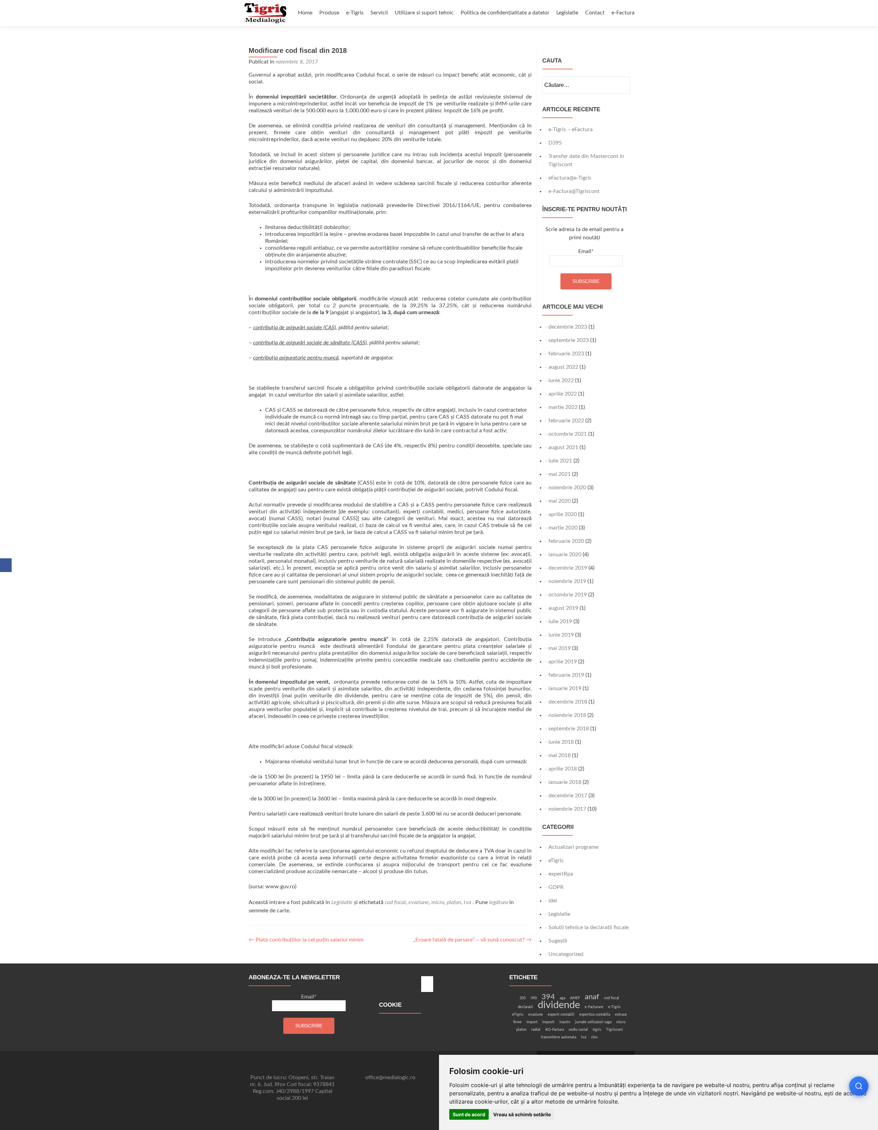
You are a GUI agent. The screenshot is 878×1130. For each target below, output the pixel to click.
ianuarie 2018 (564, 782)
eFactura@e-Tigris (569, 178)
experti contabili (561, 1014)
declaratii (525, 1007)
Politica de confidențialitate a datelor (505, 12)
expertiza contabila (594, 1014)
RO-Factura (554, 1029)
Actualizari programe (573, 847)
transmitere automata (558, 1037)
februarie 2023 (566, 353)
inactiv (564, 1022)
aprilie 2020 (562, 514)
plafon (454, 902)
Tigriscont (614, 1029)
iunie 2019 (561, 635)
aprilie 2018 (562, 769)
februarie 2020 (566, 541)
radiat (536, 1029)
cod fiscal (395, 902)
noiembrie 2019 (567, 581)
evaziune (418, 902)
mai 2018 (559, 755)
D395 (555, 143)
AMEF (575, 998)
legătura (498, 902)
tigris (597, 1029)
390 (534, 998)
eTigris (555, 860)
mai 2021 (559, 474)
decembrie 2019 (567, 568)
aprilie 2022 (562, 394)
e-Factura (623, 12)
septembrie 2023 (568, 340)
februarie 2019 (566, 675)
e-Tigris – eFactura (570, 129)
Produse (329, 12)
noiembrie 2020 (567, 487)
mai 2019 (559, 648)
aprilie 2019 (562, 661)
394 (548, 997)
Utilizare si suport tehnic (424, 12)
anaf (592, 997)
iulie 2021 (560, 461)
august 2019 (563, 608)
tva (467, 902)
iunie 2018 (561, 742)
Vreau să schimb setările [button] (522, 1114)
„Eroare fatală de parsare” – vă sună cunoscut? (472, 940)
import (531, 1022)
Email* (586, 251)
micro (437, 902)
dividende (559, 1005)
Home (305, 12)
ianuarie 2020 (564, 554)
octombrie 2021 (567, 434)
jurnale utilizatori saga (593, 1022)
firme (517, 1022)
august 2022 (563, 367)
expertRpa (560, 874)
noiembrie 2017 (567, 809)
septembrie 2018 (568, 728)
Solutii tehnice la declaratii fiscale (588, 927)
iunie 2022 (561, 380)
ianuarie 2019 (564, 688)
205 (523, 998)
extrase (621, 1014)
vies (594, 1037)
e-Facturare (594, 1007)
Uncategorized (565, 954)
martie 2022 (563, 407)
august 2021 (563, 447)
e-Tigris (355, 12)
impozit (548, 1022)
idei (552, 900)
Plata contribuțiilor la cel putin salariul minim (306, 940)
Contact (595, 12)
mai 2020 (559, 501)
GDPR (555, 887)
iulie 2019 (560, 621)
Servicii (379, 12)
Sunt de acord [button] (469, 1114)
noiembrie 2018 (567, 715)
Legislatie (567, 12)
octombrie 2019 (567, 594)
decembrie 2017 (567, 795)
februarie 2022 (566, 420)
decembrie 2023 (567, 327)
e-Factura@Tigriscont (574, 191)
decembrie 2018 (567, 702)
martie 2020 (563, 527)
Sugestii (557, 941)
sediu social (578, 1029)
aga (562, 998)
